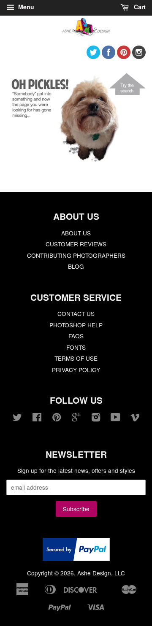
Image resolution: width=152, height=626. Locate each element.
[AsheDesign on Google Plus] (76, 418)
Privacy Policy (76, 369)
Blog (76, 266)
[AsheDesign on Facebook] (108, 56)
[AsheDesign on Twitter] (93, 56)
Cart (139, 7)
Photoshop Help (76, 325)
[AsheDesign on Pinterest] (123, 56)
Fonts (76, 347)
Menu (25, 7)
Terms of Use (76, 358)
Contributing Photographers (76, 255)
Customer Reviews (76, 244)
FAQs (76, 336)
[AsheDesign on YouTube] (115, 418)
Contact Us (76, 313)
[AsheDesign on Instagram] (139, 56)
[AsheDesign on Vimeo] (135, 418)
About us (76, 233)
